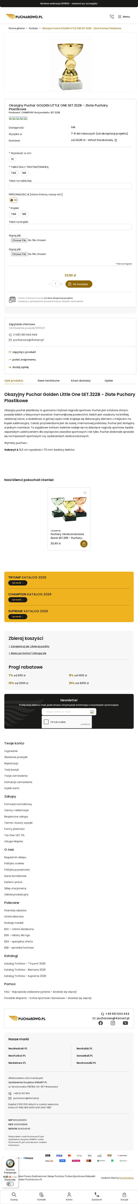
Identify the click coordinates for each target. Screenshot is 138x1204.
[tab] (21, 381)
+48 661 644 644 (117, 1014)
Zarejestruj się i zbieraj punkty (30, 646)
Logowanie (11, 751)
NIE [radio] (24, 173)
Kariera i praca (13, 882)
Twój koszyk (11, 769)
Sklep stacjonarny (15, 888)
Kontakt (41, 1199)
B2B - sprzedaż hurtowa (19, 947)
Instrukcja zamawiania (18, 782)
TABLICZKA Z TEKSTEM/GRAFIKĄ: (29, 167)
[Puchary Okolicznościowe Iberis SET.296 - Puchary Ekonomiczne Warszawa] (69, 509)
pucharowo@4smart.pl (28, 340)
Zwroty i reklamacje (16, 810)
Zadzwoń (97, 1199)
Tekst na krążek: (19, 222)
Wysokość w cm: (20, 153)
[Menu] (16, 1159)
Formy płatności (14, 829)
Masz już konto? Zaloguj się (28, 653)
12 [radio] (12, 159)
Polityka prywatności (17, 869)
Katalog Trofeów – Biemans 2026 (25, 969)
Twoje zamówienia (15, 776)
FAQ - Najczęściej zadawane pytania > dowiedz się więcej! (40, 992)
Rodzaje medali (13, 923)
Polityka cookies (14, 863)
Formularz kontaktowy (18, 804)
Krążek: (14, 208)
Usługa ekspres (13, 841)
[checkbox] (13, 200)
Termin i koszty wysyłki (18, 823)
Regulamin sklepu (15, 857)
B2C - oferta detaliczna (19, 929)
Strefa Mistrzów (14, 916)
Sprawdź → (18, 582)
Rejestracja (11, 763)
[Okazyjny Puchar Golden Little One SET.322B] (70, 64)
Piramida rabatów (15, 910)
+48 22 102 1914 (21, 1093)
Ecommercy (126, 1178)
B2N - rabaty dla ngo (17, 935)
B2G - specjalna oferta (18, 941)
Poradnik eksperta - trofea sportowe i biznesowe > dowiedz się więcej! (47, 998)
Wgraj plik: (15, 235)
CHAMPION (27, 112)
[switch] (10, 1184)
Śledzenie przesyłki (15, 757)
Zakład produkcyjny (16, 894)
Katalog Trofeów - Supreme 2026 (25, 976)
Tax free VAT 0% (14, 835)
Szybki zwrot (11, 788)
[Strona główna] (24, 16)
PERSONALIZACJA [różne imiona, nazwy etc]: (36, 194)
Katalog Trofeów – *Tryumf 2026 (24, 963)
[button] (124, 17)
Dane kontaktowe (15, 876)
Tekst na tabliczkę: (20, 181)
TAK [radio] (13, 173)
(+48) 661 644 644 (25, 334)
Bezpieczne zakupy (16, 816)
